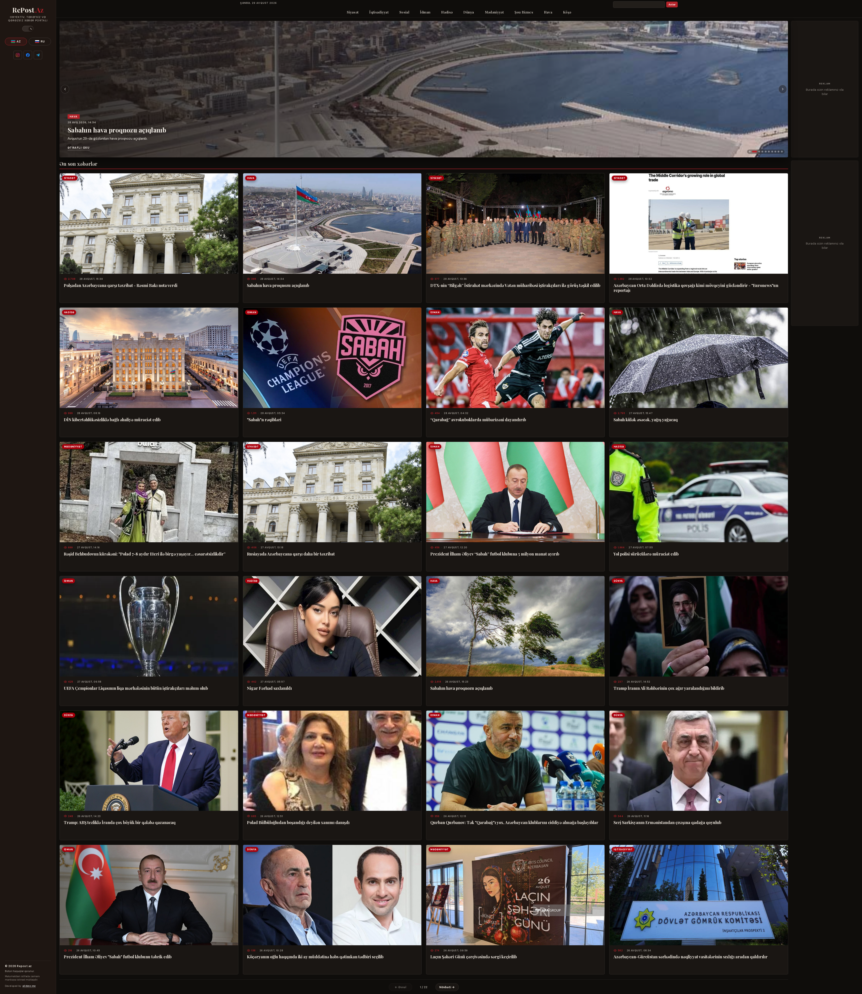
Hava (548, 12)
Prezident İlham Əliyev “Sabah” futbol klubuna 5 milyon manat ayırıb (494, 553)
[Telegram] (38, 55)
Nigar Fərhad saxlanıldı (269, 688)
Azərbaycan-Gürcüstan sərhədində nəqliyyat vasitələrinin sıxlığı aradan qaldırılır (690, 956)
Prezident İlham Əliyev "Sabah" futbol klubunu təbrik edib (118, 956)
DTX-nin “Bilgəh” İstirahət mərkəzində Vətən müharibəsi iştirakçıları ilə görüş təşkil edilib (127, 117)
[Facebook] (28, 55)
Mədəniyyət (494, 12)
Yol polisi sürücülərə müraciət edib (646, 553)
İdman (425, 12)
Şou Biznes (524, 12)
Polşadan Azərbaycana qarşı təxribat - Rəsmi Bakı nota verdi (120, 285)
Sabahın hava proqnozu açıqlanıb (278, 285)
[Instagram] (17, 55)
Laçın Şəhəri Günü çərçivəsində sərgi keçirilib (473, 956)
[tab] (750, 151)
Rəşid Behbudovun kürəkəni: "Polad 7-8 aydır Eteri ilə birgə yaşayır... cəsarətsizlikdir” (144, 553)
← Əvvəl (400, 987)
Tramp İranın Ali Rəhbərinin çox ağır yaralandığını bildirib (669, 688)
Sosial (404, 12)
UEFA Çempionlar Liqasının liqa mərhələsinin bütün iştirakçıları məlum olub (136, 688)
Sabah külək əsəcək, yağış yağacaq (646, 419)
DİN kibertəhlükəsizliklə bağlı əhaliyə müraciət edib (112, 419)
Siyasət (352, 12)
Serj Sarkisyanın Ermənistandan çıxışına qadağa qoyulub (667, 822)
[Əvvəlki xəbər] (65, 89)
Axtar (672, 4)
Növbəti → (447, 987)
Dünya (468, 12)
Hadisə (447, 12)
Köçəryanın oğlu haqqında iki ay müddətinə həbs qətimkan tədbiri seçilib (315, 956)
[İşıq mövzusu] (27, 28)
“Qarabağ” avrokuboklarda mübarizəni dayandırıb (478, 419)
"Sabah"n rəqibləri (264, 419)
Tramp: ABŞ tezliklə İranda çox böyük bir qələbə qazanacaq (120, 822)
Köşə (567, 12)
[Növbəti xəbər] (782, 89)
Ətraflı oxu (79, 148)
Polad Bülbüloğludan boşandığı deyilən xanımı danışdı (298, 822)
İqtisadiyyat (379, 12)
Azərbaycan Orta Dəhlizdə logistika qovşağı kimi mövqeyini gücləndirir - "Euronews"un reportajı (696, 288)
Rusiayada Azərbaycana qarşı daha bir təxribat (291, 553)
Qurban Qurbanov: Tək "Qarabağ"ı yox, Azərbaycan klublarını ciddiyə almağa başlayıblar (514, 822)
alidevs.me (28, 986)
